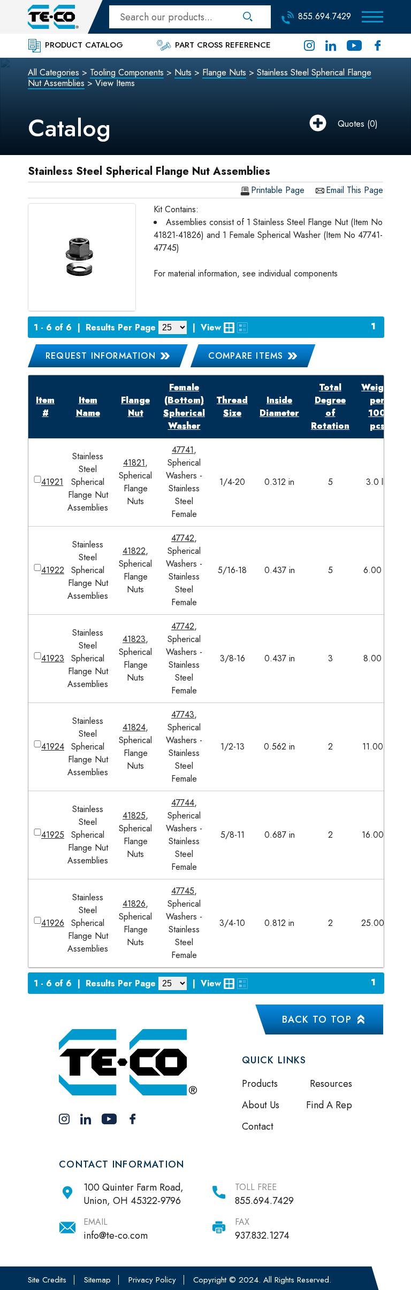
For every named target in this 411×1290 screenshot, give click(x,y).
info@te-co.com (115, 1235)
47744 (182, 803)
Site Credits (47, 1280)
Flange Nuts (224, 72)
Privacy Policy (152, 1280)
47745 (182, 891)
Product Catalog (82, 45)
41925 (52, 835)
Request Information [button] (100, 356)
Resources (331, 1084)
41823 (134, 639)
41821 (134, 463)
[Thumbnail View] (229, 327)
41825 (134, 815)
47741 (183, 450)
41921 (52, 482)
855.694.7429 (264, 1201)
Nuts (183, 72)
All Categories (53, 72)
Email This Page (354, 191)
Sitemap (97, 1280)
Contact (257, 1126)
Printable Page (278, 191)
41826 (134, 904)
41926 (52, 923)
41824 (134, 727)
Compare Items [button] (246, 356)
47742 (182, 538)
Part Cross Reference (221, 45)
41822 (134, 551)
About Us (260, 1105)
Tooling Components (127, 72)
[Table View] (242, 327)
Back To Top (317, 1019)
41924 (52, 746)
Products (260, 1084)
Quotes (351, 124)
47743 (182, 714)
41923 (52, 658)
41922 (52, 570)
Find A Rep (329, 1105)
